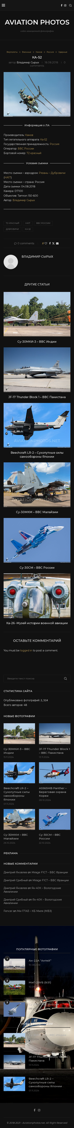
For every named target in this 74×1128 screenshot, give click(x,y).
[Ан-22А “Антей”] (14, 966)
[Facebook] (61, 5)
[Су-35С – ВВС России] (14, 1009)
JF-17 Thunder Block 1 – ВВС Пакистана (37, 397)
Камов (29, 135)
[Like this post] (46, 243)
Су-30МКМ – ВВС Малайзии (37, 512)
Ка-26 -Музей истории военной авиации (37, 623)
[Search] (70, 5)
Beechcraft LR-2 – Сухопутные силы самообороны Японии (17, 793)
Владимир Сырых (28, 62)
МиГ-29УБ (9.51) (40, 982)
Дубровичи (12, 229)
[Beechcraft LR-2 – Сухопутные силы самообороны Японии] (37, 425)
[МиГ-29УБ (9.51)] (14, 988)
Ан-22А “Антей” (40, 960)
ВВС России (26, 148)
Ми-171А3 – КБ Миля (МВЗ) (34, 911)
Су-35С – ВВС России (44, 1004)
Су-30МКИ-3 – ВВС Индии (37, 341)
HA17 (7, 177)
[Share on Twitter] (53, 243)
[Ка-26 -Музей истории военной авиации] (37, 595)
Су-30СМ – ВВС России (37, 567)
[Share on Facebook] (50, 243)
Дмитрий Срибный (16, 880)
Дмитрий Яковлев (15, 872)
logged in (26, 650)
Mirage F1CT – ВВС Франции (50, 872)
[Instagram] (65, 5)
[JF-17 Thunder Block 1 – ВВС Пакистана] (37, 369)
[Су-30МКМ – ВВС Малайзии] (37, 484)
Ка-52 (43, 139)
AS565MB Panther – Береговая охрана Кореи (53, 791)
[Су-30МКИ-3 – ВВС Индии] (37, 314)
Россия (54, 144)
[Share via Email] (57, 243)
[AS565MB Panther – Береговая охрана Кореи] (54, 772)
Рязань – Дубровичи (52, 173)
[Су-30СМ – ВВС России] (37, 540)
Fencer (8, 911)
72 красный (34, 153)
